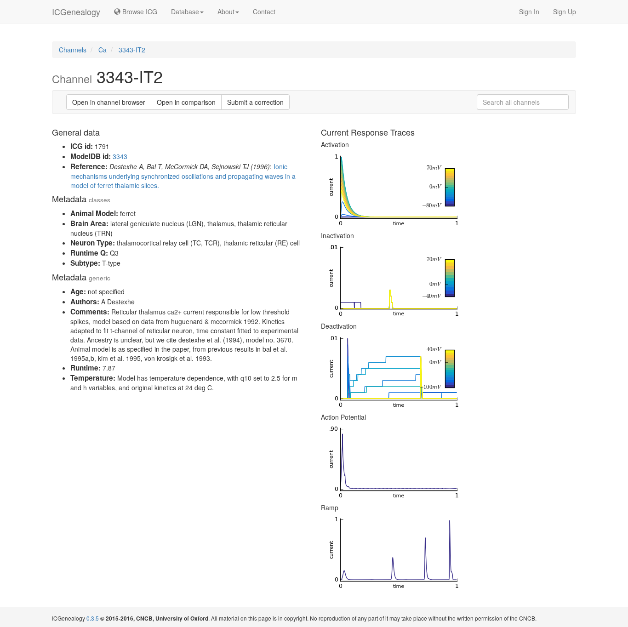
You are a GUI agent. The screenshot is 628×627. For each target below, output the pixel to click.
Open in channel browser (108, 102)
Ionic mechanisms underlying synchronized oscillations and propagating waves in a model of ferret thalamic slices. (183, 176)
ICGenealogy (76, 11)
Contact (264, 11)
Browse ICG (138, 11)
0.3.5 (92, 618)
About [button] (225, 11)
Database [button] (185, 11)
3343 (120, 156)
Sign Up (564, 11)
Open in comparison (186, 102)
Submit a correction (255, 102)
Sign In (529, 11)
